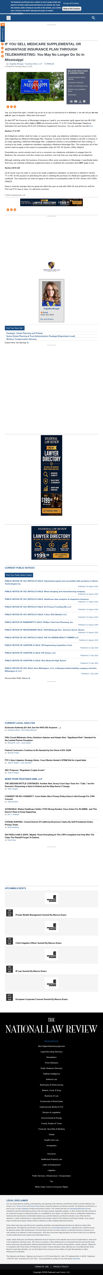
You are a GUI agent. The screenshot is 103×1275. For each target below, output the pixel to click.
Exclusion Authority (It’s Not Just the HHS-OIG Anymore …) (33, 727)
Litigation (51, 1170)
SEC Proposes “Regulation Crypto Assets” (25, 770)
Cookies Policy (17, 13)
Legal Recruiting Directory (51, 1052)
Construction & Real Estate (51, 1101)
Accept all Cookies (71, 3)
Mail (76, 101)
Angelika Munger (16, 64)
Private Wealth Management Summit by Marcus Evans (41, 915)
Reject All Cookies (71, 9)
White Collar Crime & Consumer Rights (51, 1187)
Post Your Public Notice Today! (19, 575)
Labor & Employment (51, 1165)
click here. (76, 1259)
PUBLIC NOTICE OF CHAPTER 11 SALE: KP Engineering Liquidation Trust (38, 645)
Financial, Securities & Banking (51, 1129)
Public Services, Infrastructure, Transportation (51, 1176)
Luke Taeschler (26, 763)
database (25, 1209)
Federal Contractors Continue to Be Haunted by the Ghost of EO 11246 (38, 750)
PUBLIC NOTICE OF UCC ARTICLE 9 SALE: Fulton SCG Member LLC (36, 614)
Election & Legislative (51, 1112)
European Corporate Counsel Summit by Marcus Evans (42, 999)
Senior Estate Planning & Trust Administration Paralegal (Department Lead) (40, 336)
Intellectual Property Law (51, 1159)
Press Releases (51, 1063)
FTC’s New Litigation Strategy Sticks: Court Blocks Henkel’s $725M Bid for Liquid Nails (45, 760)
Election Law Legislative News (77, 90)
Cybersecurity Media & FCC (51, 1107)
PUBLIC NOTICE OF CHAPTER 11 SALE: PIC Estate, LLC (30, 653)
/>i (85, 101)
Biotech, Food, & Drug (51, 1090)
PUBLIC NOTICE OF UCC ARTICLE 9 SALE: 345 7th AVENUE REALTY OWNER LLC (42, 637)
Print (72, 101)
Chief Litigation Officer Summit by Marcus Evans (39, 943)
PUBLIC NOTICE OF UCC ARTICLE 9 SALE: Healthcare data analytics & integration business (47, 599)
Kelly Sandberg (13, 827)
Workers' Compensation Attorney (21, 339)
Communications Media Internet (76, 78)
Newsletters (51, 1057)
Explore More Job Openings (15, 343)
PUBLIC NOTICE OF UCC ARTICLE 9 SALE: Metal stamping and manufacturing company (45, 591)
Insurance (51, 1154)
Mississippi (72, 95)
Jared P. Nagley (13, 763)
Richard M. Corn (14, 743)
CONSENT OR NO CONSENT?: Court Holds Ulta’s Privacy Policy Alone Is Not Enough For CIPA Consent (50, 797)
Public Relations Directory (51, 1068)
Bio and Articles (47, 319)
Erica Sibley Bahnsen (29, 730)
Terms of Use (21, 1206)
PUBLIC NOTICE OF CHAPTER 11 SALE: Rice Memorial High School (35, 660)
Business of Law (51, 1096)
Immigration (52, 1145)
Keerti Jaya (12, 840)
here (91, 126)
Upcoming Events (15, 888)
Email (45, 312)
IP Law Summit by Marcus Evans (31, 971)
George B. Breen (14, 730)
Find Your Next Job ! (14, 328)
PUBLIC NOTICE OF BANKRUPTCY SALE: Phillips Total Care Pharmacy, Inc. (39, 622)
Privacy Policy (35, 1206)
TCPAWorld (49, 64)
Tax (51, 1181)
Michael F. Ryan (13, 753)
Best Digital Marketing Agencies (51, 1046)
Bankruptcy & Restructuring (51, 1085)
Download (80, 101)
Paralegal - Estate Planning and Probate (24, 333)
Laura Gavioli (26, 743)
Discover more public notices (16, 678)
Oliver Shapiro (13, 789)
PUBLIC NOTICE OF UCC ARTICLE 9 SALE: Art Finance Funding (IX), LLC (38, 607)
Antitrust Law (51, 1079)
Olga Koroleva (13, 802)
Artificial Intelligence (51, 1074)
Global (51, 1134)
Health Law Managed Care (78, 86)
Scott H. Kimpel (13, 773)
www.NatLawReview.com (79, 1209)
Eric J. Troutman (13, 814)
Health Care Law (51, 1140)
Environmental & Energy (51, 1118)
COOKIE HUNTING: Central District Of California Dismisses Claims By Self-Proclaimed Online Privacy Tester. (49, 823)
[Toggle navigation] (8, 18)
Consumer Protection (75, 83)
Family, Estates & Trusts (51, 1123)
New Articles (3, 34)
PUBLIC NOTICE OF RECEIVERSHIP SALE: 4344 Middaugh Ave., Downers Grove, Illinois (44, 630)
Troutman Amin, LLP (33, 64)
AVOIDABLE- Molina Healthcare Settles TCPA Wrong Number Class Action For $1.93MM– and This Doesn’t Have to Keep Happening (51, 810)
